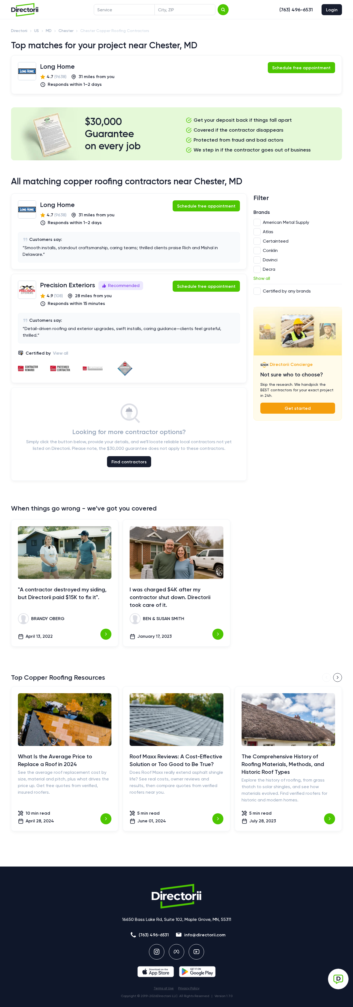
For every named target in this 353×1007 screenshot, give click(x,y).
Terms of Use (164, 988)
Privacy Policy (188, 988)
